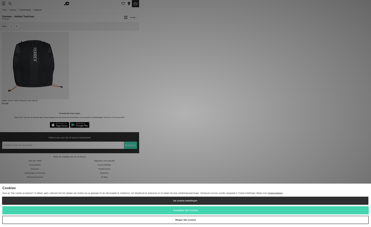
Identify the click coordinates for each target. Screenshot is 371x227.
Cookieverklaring (275, 193)
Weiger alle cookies (185, 220)
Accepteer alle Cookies (185, 210)
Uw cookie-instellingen (185, 201)
